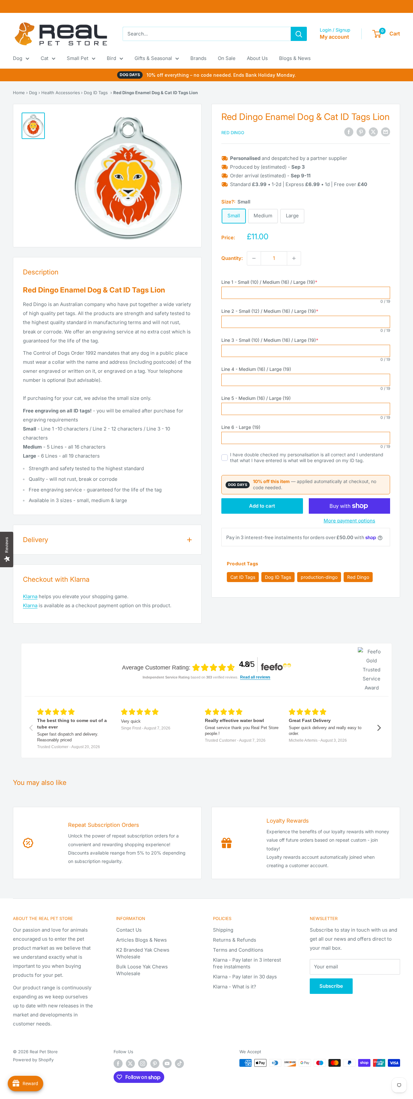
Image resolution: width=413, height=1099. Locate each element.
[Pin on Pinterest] (361, 132)
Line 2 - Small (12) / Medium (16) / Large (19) (269, 311)
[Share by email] (385, 132)
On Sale (227, 58)
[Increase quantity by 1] (294, 258)
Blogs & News (295, 58)
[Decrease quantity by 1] (254, 258)
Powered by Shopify (33, 1059)
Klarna (30, 596)
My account (334, 37)
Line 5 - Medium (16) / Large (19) (256, 398)
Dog (17, 58)
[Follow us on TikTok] (179, 1063)
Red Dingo (232, 132)
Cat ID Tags (242, 577)
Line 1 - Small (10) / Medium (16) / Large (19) (269, 282)
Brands (198, 58)
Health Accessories (60, 92)
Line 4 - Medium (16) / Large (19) (256, 369)
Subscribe (331, 986)
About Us (257, 58)
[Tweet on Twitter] (373, 132)
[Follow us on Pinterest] (154, 1063)
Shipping (223, 930)
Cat (44, 58)
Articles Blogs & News (141, 940)
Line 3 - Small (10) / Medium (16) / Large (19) (269, 340)
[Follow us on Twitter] (130, 1063)
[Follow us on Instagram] (142, 1063)
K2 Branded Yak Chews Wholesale (142, 953)
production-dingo (319, 577)
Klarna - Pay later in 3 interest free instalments (247, 963)
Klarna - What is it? (234, 987)
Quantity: (232, 258)
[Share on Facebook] (348, 132)
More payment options (349, 521)
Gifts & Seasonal (153, 58)
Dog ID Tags (96, 92)
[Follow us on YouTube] (167, 1063)
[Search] (299, 34)
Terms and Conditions (238, 950)
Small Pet (77, 58)
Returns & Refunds (234, 940)
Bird (111, 58)
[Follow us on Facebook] (118, 1063)
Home (19, 92)
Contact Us (129, 930)
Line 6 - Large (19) (240, 427)
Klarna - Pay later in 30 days (245, 977)
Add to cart (262, 506)
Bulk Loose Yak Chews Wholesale (142, 970)
